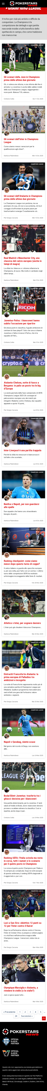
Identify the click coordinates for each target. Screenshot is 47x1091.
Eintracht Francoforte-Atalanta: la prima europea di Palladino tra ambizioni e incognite (21, 677)
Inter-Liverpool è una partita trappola (22, 450)
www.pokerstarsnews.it (15, 1076)
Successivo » (27, 1016)
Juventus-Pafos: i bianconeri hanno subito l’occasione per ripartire (22, 322)
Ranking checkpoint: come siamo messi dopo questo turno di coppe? (22, 562)
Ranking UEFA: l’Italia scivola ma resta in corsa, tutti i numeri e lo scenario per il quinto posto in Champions (23, 860)
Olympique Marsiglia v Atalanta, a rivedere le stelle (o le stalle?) (21, 989)
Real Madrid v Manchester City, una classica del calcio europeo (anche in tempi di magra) (23, 261)
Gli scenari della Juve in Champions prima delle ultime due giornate (22, 78)
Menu (4, 3)
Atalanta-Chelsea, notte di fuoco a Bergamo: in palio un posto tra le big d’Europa (22, 385)
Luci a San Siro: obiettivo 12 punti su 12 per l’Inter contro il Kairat (22, 924)
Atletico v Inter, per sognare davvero (22, 623)
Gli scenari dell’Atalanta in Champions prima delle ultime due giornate (23, 197)
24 (16, 1016)
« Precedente (9, 1012)
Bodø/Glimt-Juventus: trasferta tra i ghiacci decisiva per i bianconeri (22, 797)
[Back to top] (44, 1018)
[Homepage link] (23, 3)
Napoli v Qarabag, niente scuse (19, 741)
